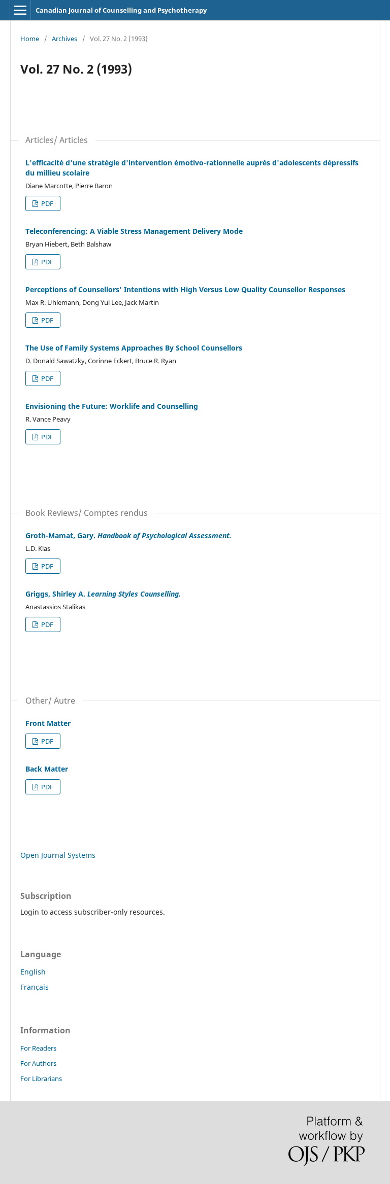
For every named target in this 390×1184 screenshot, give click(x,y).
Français (34, 987)
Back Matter (46, 769)
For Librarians (41, 1078)
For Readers (38, 1048)
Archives (64, 38)
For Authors (38, 1063)
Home (29, 38)
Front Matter (48, 723)
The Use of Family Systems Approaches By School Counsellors (133, 348)
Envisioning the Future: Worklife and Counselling (111, 406)
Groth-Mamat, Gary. (128, 535)
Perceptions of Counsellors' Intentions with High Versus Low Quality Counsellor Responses (185, 289)
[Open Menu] (20, 10)
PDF (46, 203)
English (33, 972)
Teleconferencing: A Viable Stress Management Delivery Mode (134, 231)
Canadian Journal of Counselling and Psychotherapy (121, 10)
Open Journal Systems (57, 855)
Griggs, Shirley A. (103, 594)
